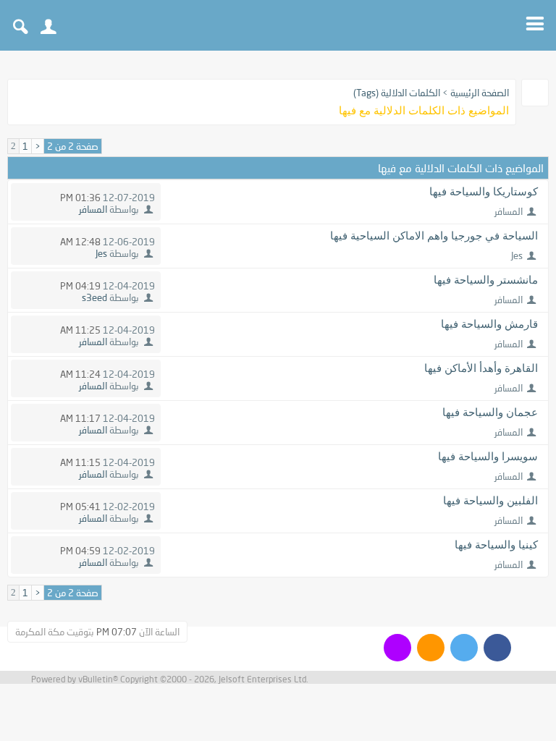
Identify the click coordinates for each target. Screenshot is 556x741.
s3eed (94, 297)
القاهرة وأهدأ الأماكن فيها (481, 368)
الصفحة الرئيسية (479, 92)
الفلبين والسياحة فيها (490, 501)
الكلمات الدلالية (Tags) (396, 92)
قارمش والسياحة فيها (489, 324)
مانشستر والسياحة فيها (486, 280)
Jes (517, 255)
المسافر (508, 211)
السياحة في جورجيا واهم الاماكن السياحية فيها (434, 236)
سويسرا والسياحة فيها (488, 456)
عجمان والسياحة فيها (490, 412)
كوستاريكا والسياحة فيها (483, 192)
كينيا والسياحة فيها (496, 545)
